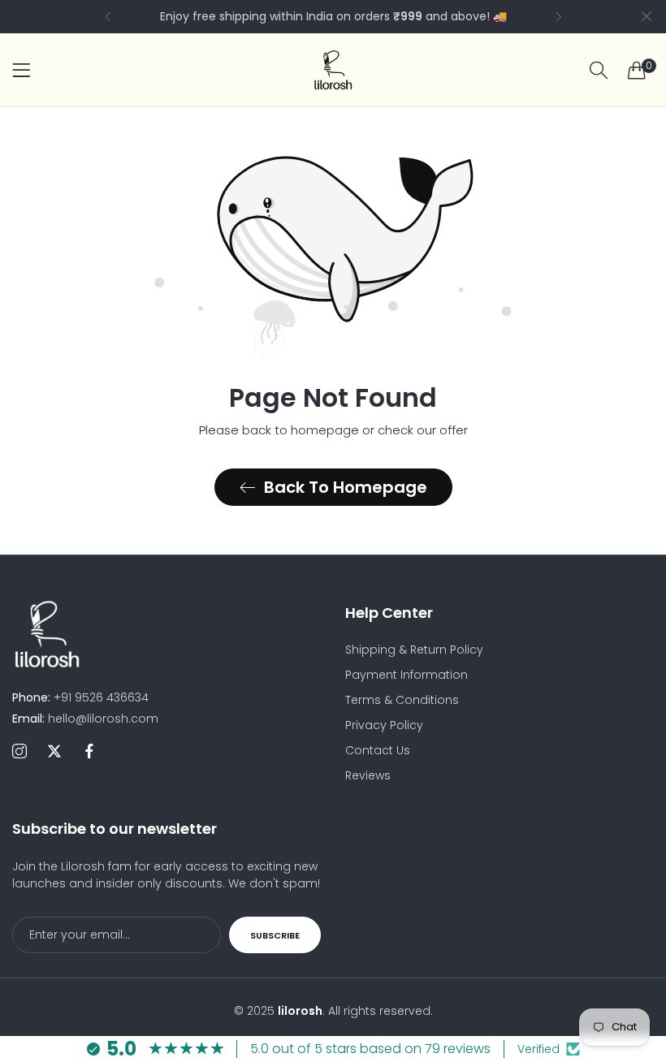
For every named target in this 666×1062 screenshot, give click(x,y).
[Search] (599, 70)
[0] (637, 70)
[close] (646, 17)
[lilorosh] (333, 70)
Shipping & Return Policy (414, 649)
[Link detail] (19, 752)
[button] (107, 16)
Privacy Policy (384, 725)
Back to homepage (345, 487)
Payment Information (406, 675)
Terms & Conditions (402, 700)
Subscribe (275, 935)
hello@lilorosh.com (85, 718)
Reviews (368, 775)
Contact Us (377, 750)
